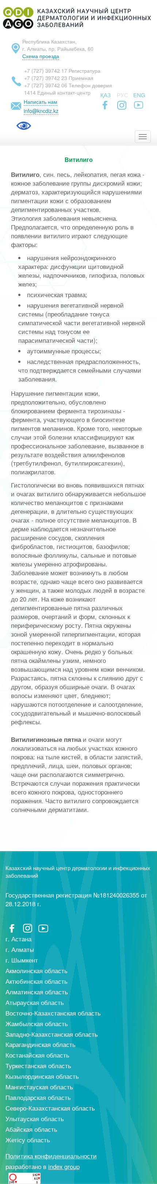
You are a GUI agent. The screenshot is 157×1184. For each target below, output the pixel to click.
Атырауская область (34, 1002)
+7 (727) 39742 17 (45, 70)
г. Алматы (19, 949)
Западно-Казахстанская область (51, 1034)
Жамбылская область (36, 1023)
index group (64, 1166)
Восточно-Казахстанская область (53, 1013)
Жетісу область (27, 1139)
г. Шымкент (21, 960)
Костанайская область (37, 1055)
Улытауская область (34, 1118)
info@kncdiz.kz (41, 110)
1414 (30, 92)
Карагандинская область (40, 1044)
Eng (139, 95)
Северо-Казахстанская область (50, 1108)
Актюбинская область (36, 981)
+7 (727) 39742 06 (45, 85)
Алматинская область (36, 991)
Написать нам (40, 101)
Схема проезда (40, 56)
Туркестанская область (38, 1065)
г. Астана (18, 938)
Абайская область (31, 1129)
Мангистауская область (39, 1086)
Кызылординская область (42, 1076)
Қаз (105, 95)
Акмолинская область (36, 970)
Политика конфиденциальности (51, 1155)
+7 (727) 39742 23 (45, 77)
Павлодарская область (38, 1097)
